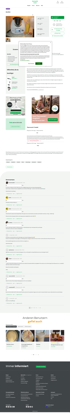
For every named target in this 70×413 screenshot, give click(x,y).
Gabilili (54, 346)
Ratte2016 (10, 346)
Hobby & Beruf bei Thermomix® (41, 389)
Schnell (18, 162)
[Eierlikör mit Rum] (13, 336)
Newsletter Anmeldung (41, 366)
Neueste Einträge (24, 383)
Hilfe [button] (42, 5)
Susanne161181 (12, 276)
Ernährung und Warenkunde (41, 386)
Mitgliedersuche (54, 380)
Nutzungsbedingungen (10, 394)
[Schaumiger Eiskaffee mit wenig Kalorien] (28, 336)
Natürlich (13, 162)
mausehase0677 (12, 287)
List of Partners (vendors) (24, 60)
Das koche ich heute (39, 387)
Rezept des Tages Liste (10, 381)
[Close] (50, 42)
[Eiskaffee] (42, 336)
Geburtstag (28, 162)
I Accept (38, 63)
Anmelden (23, 378)
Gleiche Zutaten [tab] (28, 326)
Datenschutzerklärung (40, 394)
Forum (37, 375)
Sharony (24, 347)
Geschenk (34, 162)
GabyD (10, 258)
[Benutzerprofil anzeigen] (54, 24)
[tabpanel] (35, 343)
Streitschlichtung (24, 400)
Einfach (8, 162)
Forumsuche (53, 378)
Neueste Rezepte (9, 380)
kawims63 (59, 23)
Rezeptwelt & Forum (39, 376)
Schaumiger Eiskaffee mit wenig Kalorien (26, 345)
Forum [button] (33, 5)
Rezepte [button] (28, 5)
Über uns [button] (37, 5)
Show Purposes (31, 63)
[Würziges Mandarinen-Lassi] (57, 336)
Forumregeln (8, 395)
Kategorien (8, 378)
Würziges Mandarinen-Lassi (57, 344)
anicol (39, 346)
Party (23, 162)
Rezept (7, 375)
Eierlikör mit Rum (10, 344)
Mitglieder (38, 380)
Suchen (52, 375)
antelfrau (10, 222)
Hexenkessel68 (12, 182)
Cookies (37, 395)
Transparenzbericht (24, 395)
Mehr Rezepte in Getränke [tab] (11, 326)
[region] (35, 53)
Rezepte (37, 381)
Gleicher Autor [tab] (20, 326)
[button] (58, 2)
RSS (51, 398)
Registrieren (23, 379)
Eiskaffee (38, 344)
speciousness (11, 249)
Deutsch (39, 162)
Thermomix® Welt (39, 378)
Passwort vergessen (24, 381)
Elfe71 (10, 197)
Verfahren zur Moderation (10, 397)
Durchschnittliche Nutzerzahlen (26, 394)
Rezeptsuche (8, 376)
